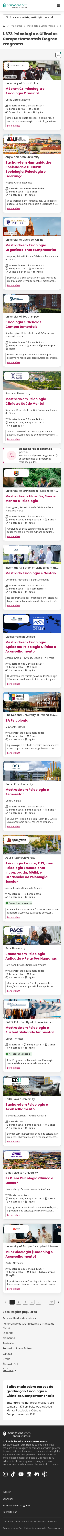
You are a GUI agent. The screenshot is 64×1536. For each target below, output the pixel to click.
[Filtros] (58, 55)
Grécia (6, 1359)
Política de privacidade (35, 1528)
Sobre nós (8, 1498)
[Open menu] (58, 5)
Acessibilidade (55, 1528)
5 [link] (38, 1302)
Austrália (8, 1343)
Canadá (7, 1353)
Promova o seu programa (16, 1505)
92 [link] (51, 1302)
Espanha (8, 1333)
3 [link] (25, 1302)
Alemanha (9, 1338)
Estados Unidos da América (19, 1318)
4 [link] (31, 1302)
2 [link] (18, 1302)
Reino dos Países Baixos (17, 1348)
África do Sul (10, 1364)
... (45, 1302)
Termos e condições (12, 1528)
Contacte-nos (10, 1511)
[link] (58, 1302)
